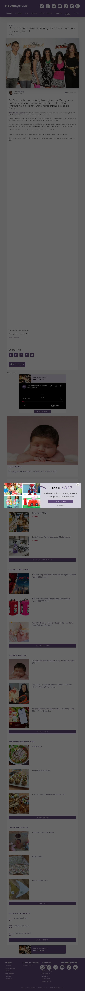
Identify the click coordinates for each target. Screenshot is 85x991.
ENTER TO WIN (61, 502)
